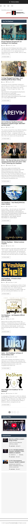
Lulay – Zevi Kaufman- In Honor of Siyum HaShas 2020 (12, 354)
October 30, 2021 (11, 165)
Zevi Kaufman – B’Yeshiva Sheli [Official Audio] (11, 279)
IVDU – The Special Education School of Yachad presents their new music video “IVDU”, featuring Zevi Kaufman (13, 161)
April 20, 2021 (10, 245)
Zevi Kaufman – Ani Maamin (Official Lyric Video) (13, 316)
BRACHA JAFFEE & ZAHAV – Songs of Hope (17, 439)
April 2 (18, 469)
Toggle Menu (15, 2)
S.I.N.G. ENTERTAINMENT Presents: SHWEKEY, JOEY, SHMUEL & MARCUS (16, 451)
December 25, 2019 (12, 357)
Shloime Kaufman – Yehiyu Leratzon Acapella (12, 242)
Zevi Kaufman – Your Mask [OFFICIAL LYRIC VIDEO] (13, 203)
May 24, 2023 (10, 82)
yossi (4, 45)
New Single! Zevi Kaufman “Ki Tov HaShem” (12, 390)
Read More (6, 56)
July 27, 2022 (10, 127)
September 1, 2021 (12, 206)
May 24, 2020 (10, 319)
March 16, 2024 (11, 45)
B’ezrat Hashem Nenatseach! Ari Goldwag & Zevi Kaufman (11, 42)
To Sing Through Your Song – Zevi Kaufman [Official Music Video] (12, 79)
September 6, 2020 (12, 282)
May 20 (18, 446)
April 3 (18, 456)
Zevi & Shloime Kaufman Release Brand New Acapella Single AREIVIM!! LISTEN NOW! (13, 123)
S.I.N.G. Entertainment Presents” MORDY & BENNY (17, 461)
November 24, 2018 (12, 393)
